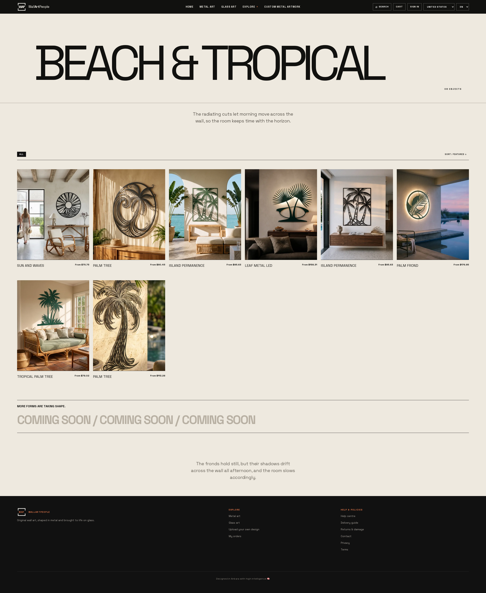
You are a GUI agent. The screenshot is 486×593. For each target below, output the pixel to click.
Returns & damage (352, 529)
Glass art (229, 6)
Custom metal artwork (282, 6)
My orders (235, 536)
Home (189, 6)
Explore (249, 6)
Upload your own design (244, 529)
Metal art (207, 6)
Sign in (414, 6)
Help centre (348, 516)
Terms (344, 549)
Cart (399, 6)
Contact (346, 536)
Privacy (345, 543)
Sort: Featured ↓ (456, 154)
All (21, 154)
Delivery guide (349, 522)
